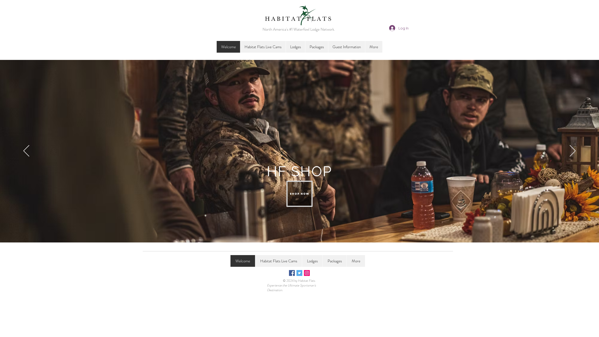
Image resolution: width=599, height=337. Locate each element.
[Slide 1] (299, 230)
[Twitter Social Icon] (299, 273)
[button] (295, 47)
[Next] (573, 151)
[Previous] (26, 151)
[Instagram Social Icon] (307, 273)
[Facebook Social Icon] (292, 273)
